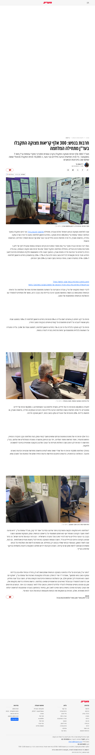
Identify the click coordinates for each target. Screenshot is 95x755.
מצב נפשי (74, 598)
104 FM (41, 721)
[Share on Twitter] (77, 170)
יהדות (87, 726)
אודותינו (64, 728)
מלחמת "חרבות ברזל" (35, 232)
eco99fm (41, 718)
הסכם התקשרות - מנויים (12, 711)
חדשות (87, 709)
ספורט (87, 716)
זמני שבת (41, 723)
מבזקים (87, 711)
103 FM (41, 716)
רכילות (87, 718)
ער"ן (87, 598)
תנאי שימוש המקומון (13, 716)
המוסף (65, 721)
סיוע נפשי (82, 598)
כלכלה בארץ (85, 713)
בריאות (68, 138)
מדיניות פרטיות (14, 713)
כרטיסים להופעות (84, 731)
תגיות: (87, 596)
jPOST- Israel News (38, 711)
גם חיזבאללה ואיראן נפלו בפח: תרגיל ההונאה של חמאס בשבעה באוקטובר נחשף (58, 284)
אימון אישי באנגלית (39, 709)
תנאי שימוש (15, 709)
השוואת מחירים (40, 726)
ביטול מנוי (64, 731)
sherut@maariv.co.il (75, 742)
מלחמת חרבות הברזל (63, 598)
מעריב (87, 138)
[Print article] (68, 170)
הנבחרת (87, 723)
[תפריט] (91, 3)
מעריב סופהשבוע (62, 718)
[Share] (87, 170)
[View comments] (9, 170)
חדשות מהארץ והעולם (77, 138)
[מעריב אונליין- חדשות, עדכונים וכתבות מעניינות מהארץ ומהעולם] (47, 2)
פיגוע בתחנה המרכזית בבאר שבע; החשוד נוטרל (71, 281)
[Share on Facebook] (82, 170)
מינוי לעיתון (64, 723)
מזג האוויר (86, 728)
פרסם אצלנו (63, 711)
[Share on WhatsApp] (73, 170)
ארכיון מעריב (63, 726)
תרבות (87, 721)
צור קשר (64, 709)
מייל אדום (64, 713)
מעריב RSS (63, 716)
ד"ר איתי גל (79, 164)
